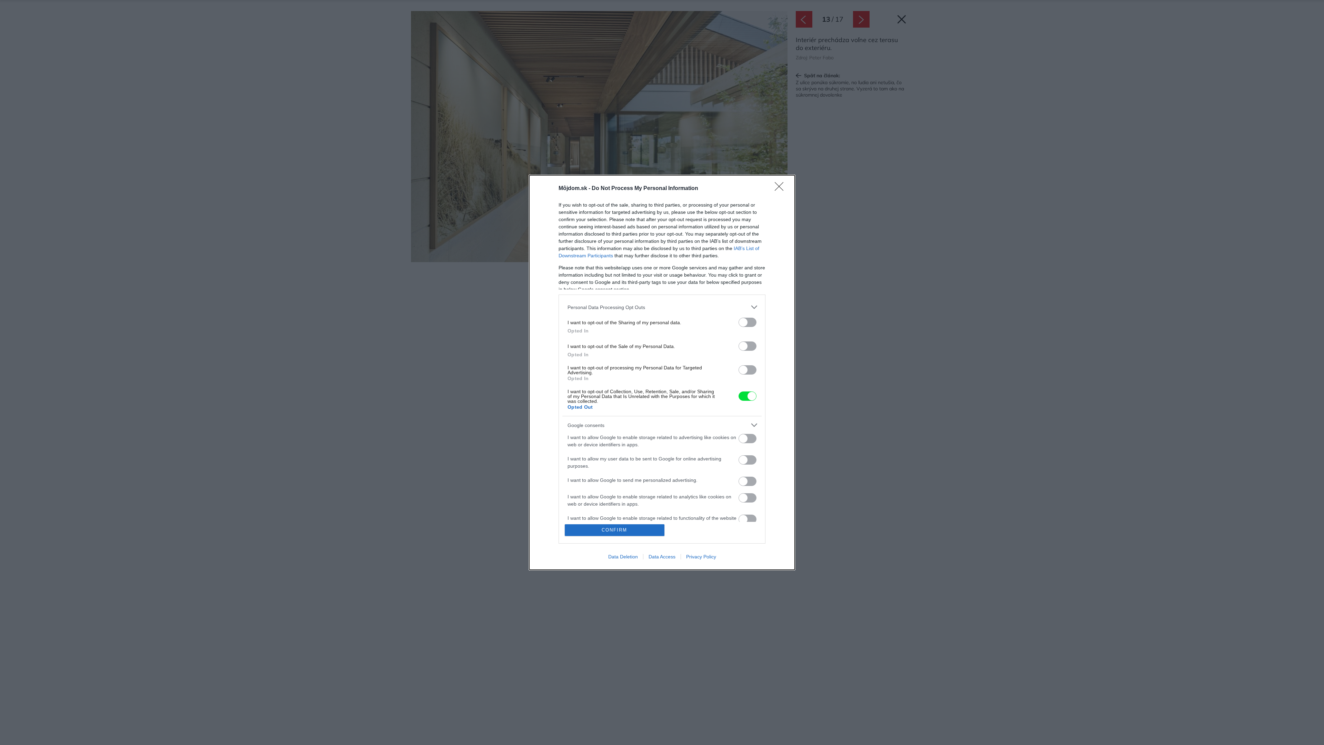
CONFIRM (614, 530)
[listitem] (662, 307)
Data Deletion (623, 556)
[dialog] (662, 372)
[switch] (747, 322)
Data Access (662, 556)
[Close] (781, 188)
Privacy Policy (701, 556)
